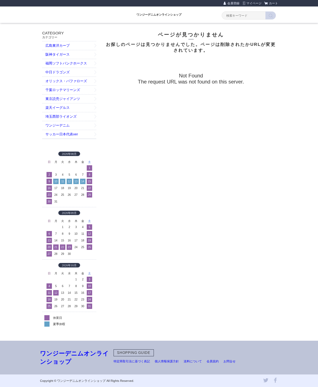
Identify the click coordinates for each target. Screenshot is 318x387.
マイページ (254, 3)
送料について (193, 361)
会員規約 (213, 361)
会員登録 (233, 3)
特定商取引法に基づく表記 (132, 361)
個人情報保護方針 (167, 361)
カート (273, 3)
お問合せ (229, 361)
